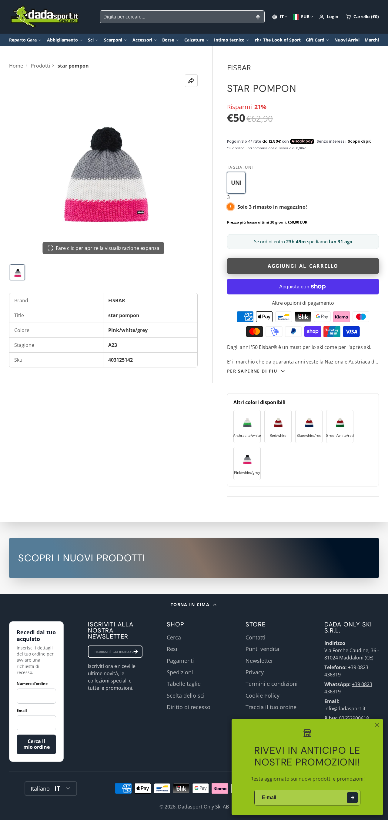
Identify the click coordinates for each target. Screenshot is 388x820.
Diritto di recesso (188, 707)
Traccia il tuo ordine (271, 707)
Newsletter (259, 660)
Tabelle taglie (184, 683)
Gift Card (315, 40)
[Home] (44, 17)
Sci (91, 40)
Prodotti (40, 65)
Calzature (194, 40)
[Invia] (352, 797)
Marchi (372, 40)
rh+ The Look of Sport (278, 40)
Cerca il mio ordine (36, 744)
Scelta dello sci (186, 695)
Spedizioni (180, 672)
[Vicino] (377, 725)
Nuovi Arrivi (347, 40)
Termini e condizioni (272, 683)
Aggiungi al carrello (303, 266)
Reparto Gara (23, 40)
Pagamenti (180, 660)
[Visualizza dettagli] (194, 558)
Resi (172, 648)
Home (16, 65)
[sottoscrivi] (135, 652)
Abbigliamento (62, 40)
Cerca (174, 637)
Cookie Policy (262, 695)
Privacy (255, 672)
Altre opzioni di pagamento (303, 303)
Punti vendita (262, 648)
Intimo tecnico (229, 40)
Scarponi (113, 40)
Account (328, 17)
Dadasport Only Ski (200, 806)
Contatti (256, 637)
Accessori (142, 40)
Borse (168, 40)
